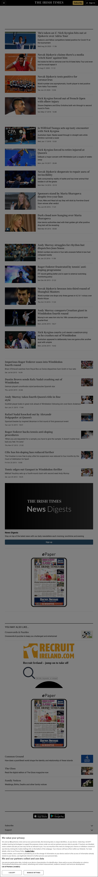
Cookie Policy (29, 851)
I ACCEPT (12, 873)
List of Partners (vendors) (11, 867)
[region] (49, 855)
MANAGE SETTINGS (33, 873)
